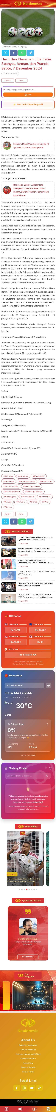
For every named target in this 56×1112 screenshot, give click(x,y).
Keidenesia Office (28, 1058)
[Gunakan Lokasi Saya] (48, 685)
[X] (5, 53)
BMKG (33, 755)
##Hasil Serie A (27, 497)
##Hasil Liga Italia (11, 486)
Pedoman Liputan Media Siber (28, 1054)
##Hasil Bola (9, 481)
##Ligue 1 (20, 502)
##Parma (33, 502)
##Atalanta (23, 476)
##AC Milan (8, 476)
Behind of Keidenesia (28, 1045)
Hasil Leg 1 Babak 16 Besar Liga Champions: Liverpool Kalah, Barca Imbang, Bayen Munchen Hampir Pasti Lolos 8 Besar (31, 190)
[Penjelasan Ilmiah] (47, 724)
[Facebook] (14, 53)
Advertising (28, 1063)
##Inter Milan (45, 497)
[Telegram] (30, 53)
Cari (29, 94)
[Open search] (48, 1109)
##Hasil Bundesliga (27, 481)
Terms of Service (28, 1067)
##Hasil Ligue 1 (10, 497)
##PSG (45, 502)
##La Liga (7, 502)
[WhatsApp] (22, 53)
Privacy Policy (28, 1072)
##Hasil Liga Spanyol (33, 491)
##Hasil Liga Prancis (12, 491)
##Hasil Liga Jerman (31, 486)
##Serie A (8, 507)
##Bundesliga (38, 476)
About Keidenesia (28, 1049)
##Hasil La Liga (46, 481)
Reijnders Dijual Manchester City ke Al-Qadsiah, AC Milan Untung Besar (31, 145)
